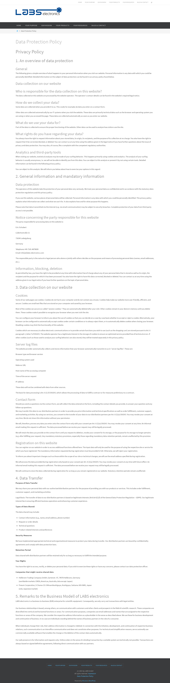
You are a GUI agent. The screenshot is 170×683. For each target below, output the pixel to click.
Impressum (92, 673)
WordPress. (92, 681)
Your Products (114, 2)
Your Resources (128, 2)
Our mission (102, 2)
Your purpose (90, 2)
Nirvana (84, 681)
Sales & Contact (142, 2)
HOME (80, 2)
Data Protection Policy (85, 676)
